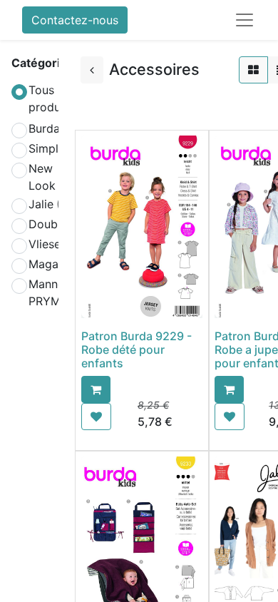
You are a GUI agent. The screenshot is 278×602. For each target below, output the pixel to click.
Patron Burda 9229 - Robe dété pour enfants (136, 349)
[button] (95, 389)
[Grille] (253, 69)
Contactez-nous (74, 20)
